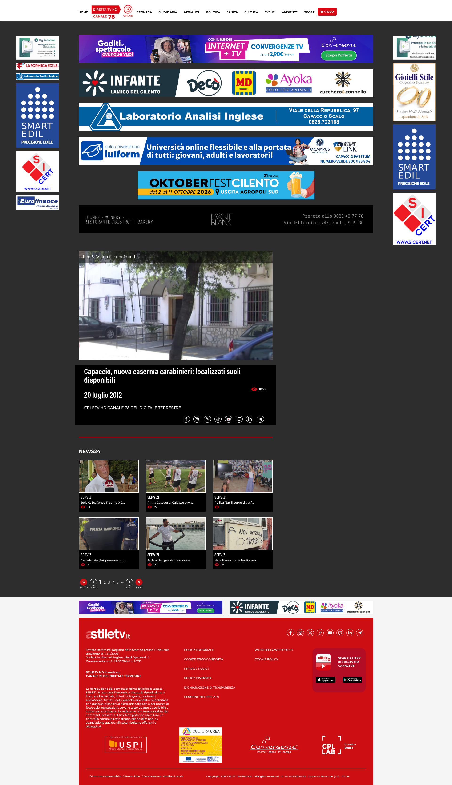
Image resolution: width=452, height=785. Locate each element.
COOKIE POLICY (266, 659)
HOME (83, 12)
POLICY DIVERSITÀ (198, 678)
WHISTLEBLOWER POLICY (274, 650)
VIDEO (328, 11)
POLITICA (213, 12)
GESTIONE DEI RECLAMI (201, 697)
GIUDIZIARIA (167, 12)
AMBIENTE (290, 12)
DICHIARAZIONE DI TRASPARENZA (209, 687)
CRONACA (144, 12)
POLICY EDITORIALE (199, 650)
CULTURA (251, 12)
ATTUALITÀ (192, 12)
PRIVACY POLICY (196, 668)
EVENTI (270, 12)
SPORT (309, 12)
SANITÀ (232, 12)
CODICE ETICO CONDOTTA (203, 659)
